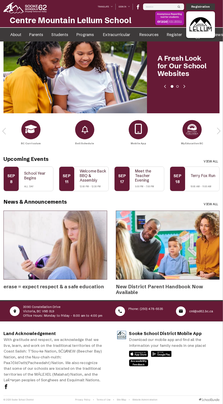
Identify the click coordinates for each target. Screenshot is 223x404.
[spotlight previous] (165, 86)
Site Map (121, 399)
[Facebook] (138, 7)
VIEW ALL (211, 161)
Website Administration (144, 399)
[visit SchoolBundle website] (209, 399)
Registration (200, 6)
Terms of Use (103, 399)
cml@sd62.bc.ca (201, 311)
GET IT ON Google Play (159, 355)
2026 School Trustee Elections (178, 66)
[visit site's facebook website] (5, 387)
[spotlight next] (184, 86)
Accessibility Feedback (139, 363)
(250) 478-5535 (151, 309)
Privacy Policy (82, 399)
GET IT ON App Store (136, 355)
